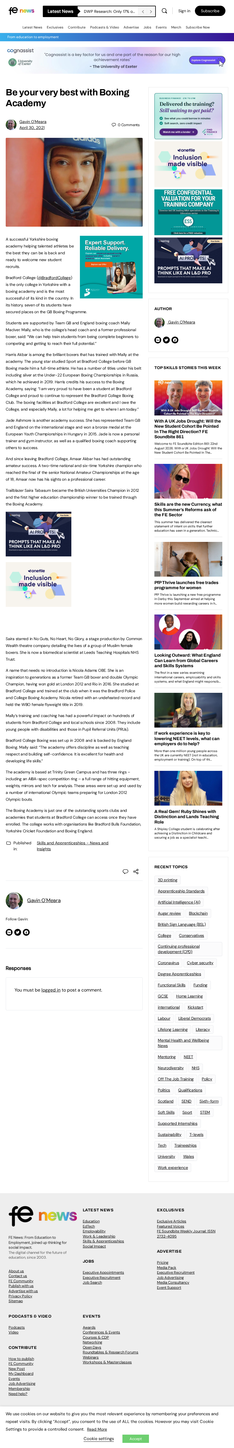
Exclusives (55, 27)
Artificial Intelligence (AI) (179, 902)
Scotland (166, 1101)
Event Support (169, 1287)
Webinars (91, 1357)
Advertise (131, 27)
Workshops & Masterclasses (107, 1362)
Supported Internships (177, 1123)
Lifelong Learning (173, 1029)
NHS (195, 1067)
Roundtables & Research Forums (110, 1352)
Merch (176, 27)
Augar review (169, 913)
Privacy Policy (20, 1296)
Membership (19, 1388)
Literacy (203, 1029)
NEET (188, 1056)
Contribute (77, 27)
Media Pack (166, 1267)
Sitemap (16, 1301)
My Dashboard (21, 1373)
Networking (92, 1342)
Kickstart (195, 1007)
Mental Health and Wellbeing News (183, 1043)
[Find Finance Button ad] (188, 115)
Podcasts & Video (104, 27)
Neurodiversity (171, 1067)
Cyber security (200, 962)
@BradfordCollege (54, 277)
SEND (186, 1101)
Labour (164, 1018)
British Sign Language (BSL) (182, 924)
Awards (89, 1327)
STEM (205, 1112)
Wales (188, 1156)
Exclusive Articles (171, 1221)
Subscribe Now (198, 27)
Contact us (18, 1275)
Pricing (162, 1262)
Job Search (92, 1282)
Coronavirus (168, 962)
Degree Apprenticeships (179, 973)
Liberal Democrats (194, 1018)
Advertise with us (23, 1291)
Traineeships (185, 1145)
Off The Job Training (176, 1079)
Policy (207, 1079)
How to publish (21, 1358)
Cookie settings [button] (99, 1438)
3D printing (167, 879)
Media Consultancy (173, 1282)
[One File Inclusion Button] (38, 603)
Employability (94, 1231)
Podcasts (17, 1327)
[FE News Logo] (21, 11)
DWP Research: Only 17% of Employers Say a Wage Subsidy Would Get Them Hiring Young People (111, 11)
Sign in (184, 10)
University (166, 1156)
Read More (97, 1429)
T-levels (196, 1134)
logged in (50, 990)
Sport (187, 1112)
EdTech (89, 1226)
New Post (17, 1368)
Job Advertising (170, 1277)
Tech (162, 1145)
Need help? (18, 1393)
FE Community (21, 1281)
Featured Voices (170, 1226)
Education (91, 1221)
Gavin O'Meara (33, 121)
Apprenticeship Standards (181, 891)
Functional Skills (171, 985)
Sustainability (169, 1134)
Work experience (173, 1167)
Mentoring (167, 1056)
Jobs (147, 27)
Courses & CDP (96, 1337)
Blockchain (198, 913)
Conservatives (191, 935)
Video (14, 1332)
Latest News (32, 27)
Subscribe (210, 10)
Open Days (92, 1347)
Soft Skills (166, 1112)
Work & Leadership (99, 1236)
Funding (200, 985)
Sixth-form (209, 1101)
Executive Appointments (103, 1272)
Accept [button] (136, 1438)
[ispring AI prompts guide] (38, 553)
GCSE (163, 996)
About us (16, 1271)
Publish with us (21, 1285)
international (169, 1007)
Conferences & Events (101, 1332)
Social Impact (94, 1246)
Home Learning (189, 996)
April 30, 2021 (32, 127)
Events (161, 27)
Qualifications (190, 1090)
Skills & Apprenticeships (103, 1241)
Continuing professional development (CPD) (178, 949)
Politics (164, 1090)
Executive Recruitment (101, 1277)
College (164, 935)
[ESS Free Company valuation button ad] (188, 211)
